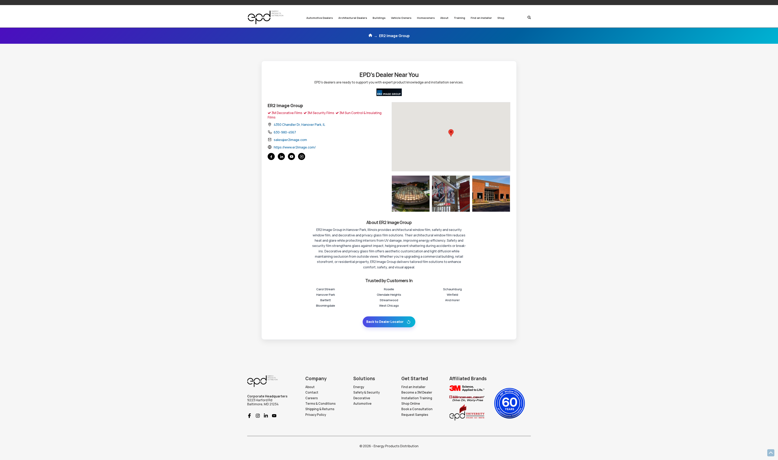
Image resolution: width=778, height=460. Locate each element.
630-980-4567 (285, 132)
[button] (319, 18)
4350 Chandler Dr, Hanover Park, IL (299, 124)
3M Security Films (320, 113)
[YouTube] (291, 156)
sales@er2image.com (290, 140)
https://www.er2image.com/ (295, 147)
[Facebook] (271, 156)
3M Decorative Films (286, 113)
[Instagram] (301, 156)
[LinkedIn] (281, 156)
